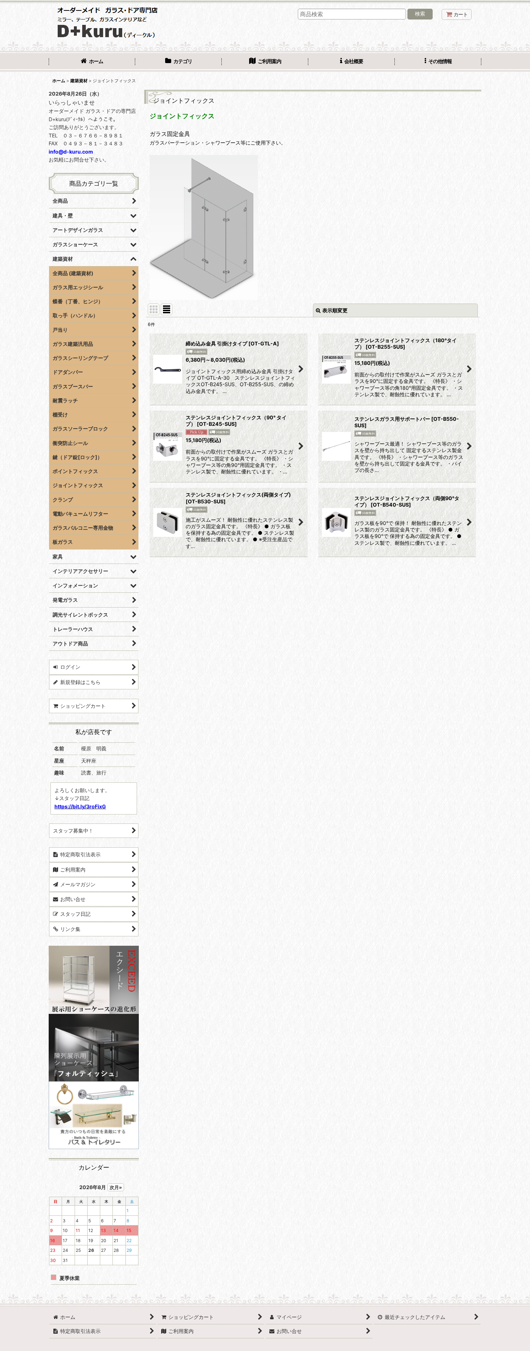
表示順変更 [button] (335, 310)
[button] (438, 62)
